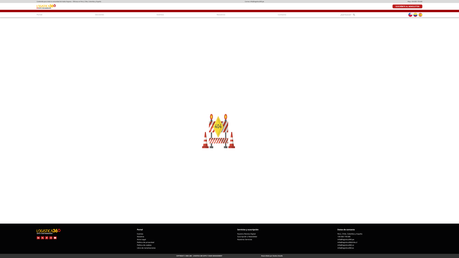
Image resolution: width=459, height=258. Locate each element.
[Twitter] (42, 237)
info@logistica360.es (345, 248)
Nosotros (140, 236)
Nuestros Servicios (244, 239)
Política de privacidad (145, 242)
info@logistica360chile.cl (347, 242)
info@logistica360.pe (257, 1)
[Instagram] (50, 237)
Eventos (140, 234)
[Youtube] (55, 237)
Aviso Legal (141, 239)
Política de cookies (144, 245)
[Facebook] (46, 237)
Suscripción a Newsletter (247, 236)
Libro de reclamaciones (146, 248)
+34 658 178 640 (416, 1)
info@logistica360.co (345, 245)
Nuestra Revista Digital (246, 234)
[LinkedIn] (38, 237)
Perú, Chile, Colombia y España (349, 234)
